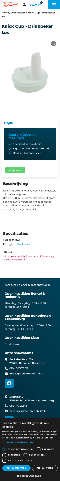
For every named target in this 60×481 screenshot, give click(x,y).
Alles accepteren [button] (16, 468)
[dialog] (30, 449)
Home (5, 12)
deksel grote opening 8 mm (18, 256)
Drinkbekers (18, 12)
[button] (30, 442)
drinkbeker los (18, 259)
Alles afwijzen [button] (45, 468)
